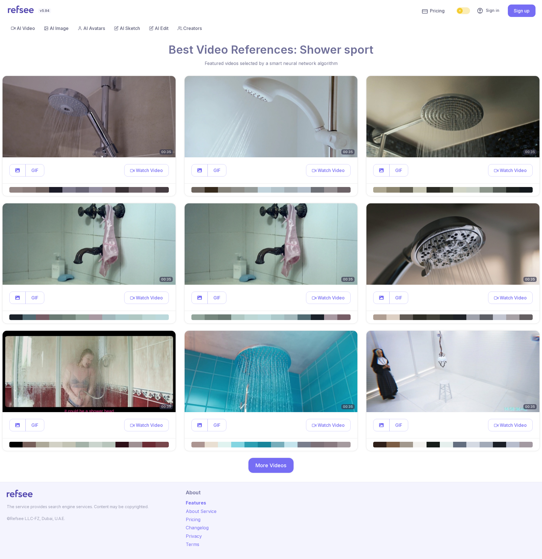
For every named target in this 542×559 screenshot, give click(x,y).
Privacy (194, 536)
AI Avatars (94, 28)
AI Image (59, 28)
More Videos (271, 465)
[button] (17, 170)
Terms (192, 544)
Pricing (437, 11)
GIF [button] (34, 170)
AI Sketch (130, 28)
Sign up (522, 11)
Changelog (197, 527)
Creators (192, 28)
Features (196, 503)
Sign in (488, 10)
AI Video (26, 28)
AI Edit (162, 28)
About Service (201, 511)
